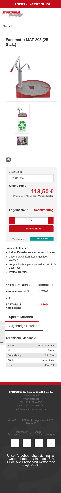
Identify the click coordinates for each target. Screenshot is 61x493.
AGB (38, 432)
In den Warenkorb (33, 229)
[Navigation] (55, 15)
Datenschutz (15, 434)
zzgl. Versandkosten (43, 196)
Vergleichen (18, 239)
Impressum (21, 432)
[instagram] (15, 443)
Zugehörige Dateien (23, 326)
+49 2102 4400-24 (33, 405)
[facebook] (39, 443)
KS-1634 (43, 304)
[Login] (34, 15)
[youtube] (51, 443)
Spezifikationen (21, 317)
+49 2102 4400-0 (33, 402)
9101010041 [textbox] (18, 178)
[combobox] (31, 178)
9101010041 (15, 172)
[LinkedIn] (27, 443)
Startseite (8, 26)
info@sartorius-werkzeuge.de (31, 409)
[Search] (41, 15)
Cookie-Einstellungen (42, 434)
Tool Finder (41, 238)
